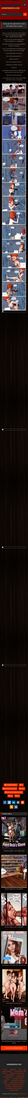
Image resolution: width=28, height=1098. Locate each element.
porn (11, 795)
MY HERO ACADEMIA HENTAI (14, 1086)
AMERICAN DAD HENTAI (17, 1073)
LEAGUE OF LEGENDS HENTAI (14, 1084)
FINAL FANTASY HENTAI (17, 1082)
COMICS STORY (14, 1090)
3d (22, 784)
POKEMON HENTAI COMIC (14, 1088)
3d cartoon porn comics (10, 788)
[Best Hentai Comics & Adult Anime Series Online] (11, 7)
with (18, 795)
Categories (13, 1069)
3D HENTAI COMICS (11, 784)
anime (22, 788)
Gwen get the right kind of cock (14, 792)
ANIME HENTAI (9, 1075)
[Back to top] (23, 1093)
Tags (20, 1069)
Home (5, 1069)
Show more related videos (14, 1048)
